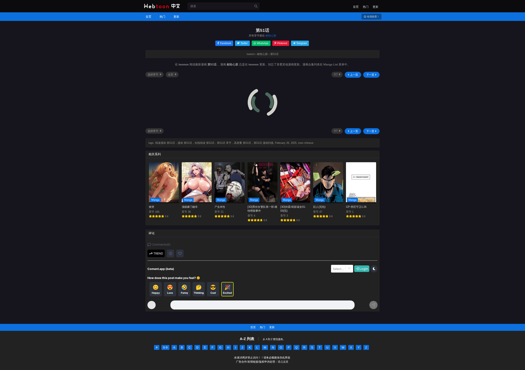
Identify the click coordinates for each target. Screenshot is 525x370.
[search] (256, 6)
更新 (375, 6)
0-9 (165, 347)
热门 (366, 6)
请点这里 (283, 361)
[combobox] (333, 268)
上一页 (353, 74)
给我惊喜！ (372, 16)
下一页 (370, 74)
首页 (356, 6)
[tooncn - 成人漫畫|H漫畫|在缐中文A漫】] (161, 8)
